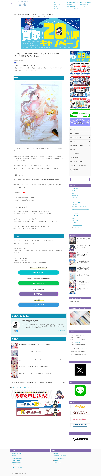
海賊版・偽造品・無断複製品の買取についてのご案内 (83, 246)
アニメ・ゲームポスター (77, 202)
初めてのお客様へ (57, 6)
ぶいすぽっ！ (76, 222)
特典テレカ (74, 197)
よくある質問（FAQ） (17, 462)
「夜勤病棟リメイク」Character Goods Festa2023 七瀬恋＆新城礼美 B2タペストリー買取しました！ (83, 269)
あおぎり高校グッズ (77, 225)
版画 (73, 193)
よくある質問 (39, 304)
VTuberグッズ (75, 215)
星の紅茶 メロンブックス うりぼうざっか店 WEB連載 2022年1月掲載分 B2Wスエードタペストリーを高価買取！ (41, 360)
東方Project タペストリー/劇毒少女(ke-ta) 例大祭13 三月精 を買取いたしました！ (36, 344)
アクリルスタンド (76, 213)
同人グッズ (74, 200)
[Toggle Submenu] (89, 137)
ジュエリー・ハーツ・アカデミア (29, 387)
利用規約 (56, 460)
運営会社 (56, 453)
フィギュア (74, 204)
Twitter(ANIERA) (57, 462)
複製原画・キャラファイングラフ (79, 195)
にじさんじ (75, 220)
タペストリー (75, 188)
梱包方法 (14, 455)
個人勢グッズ (76, 227)
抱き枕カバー (75, 190)
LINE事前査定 (39, 283)
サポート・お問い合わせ (17, 467)
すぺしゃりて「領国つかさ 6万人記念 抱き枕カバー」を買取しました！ (83, 240)
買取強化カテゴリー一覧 (72, 2)
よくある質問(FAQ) (71, 6)
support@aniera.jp (83, 348)
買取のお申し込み (84, 4)
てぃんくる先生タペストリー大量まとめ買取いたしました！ (31, 351)
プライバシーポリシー (59, 458)
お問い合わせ (39, 272)
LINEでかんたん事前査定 (85, 2)
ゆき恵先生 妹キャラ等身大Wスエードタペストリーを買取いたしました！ (34, 366)
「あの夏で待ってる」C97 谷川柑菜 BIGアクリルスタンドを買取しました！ (83, 275)
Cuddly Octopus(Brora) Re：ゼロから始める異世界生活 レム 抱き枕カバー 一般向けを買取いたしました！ (83, 262)
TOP (55, 2)
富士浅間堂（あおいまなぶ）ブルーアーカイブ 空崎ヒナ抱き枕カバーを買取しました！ (83, 282)
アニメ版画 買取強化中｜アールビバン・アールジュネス (83, 289)
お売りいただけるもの (58, 4)
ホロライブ (75, 218)
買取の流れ (56, 8)
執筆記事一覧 (61, 330)
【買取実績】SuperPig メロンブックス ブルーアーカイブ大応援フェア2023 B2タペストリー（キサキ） (53, 382)
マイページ (82, 6)
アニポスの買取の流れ (17, 453)
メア (19, 387)
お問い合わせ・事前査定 (72, 8)
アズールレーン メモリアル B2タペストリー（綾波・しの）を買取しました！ (35, 373)
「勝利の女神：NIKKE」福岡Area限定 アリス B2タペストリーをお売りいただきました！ (83, 254)
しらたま (15, 387)
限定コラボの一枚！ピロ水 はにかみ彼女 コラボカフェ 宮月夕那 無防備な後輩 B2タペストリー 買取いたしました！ (25, 382)
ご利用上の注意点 (16, 460)
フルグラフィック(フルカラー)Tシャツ (80, 206)
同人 (15, 62)
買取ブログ (69, 4)
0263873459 (77, 342)
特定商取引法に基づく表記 (60, 455)
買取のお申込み (15, 465)
